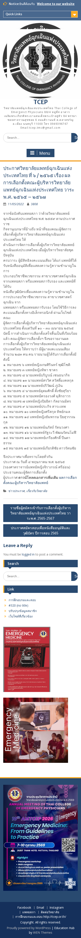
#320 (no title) (18, 605)
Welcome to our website (56, 4)
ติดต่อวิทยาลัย (50, 912)
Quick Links (14, 14)
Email (40, 907)
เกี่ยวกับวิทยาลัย (36, 491)
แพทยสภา (28, 912)
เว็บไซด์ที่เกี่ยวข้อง (21, 616)
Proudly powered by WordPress (29, 928)
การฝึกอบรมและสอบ (22, 600)
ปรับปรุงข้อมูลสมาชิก (23, 611)
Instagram (56, 907)
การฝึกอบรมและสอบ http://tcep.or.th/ (40, 916)
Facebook (24, 907)
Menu (44, 153)
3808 (34, 204)
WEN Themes (42, 932)
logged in (28, 554)
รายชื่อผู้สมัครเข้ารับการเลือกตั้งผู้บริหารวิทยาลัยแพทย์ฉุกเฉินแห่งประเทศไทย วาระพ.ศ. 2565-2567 (40, 513)
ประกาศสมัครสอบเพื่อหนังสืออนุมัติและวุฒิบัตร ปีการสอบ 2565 (40, 531)
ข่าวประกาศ (16, 491)
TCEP (40, 102)
